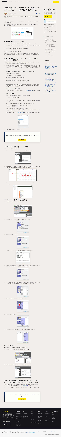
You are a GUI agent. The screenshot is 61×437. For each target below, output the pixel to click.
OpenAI (53, 421)
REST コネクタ (18, 421)
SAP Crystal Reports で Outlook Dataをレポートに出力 (50, 89)
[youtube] (6, 421)
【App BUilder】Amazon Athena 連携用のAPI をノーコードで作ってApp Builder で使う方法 (50, 64)
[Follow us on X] (38, 13)
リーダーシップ (40, 419)
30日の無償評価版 (25, 385)
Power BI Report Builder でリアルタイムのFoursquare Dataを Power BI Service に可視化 (50, 77)
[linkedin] (3, 421)
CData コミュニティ (48, 413)
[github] (8, 421)
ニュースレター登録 (48, 419)
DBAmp (24, 417)
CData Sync (25, 413)
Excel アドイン (18, 422)
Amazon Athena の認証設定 (50, 46)
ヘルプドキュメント (30, 90)
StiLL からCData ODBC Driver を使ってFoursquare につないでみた (50, 74)
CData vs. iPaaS (32, 420)
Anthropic (53, 414)
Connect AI (25, 414)
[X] (4, 421)
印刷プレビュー (47, 52)
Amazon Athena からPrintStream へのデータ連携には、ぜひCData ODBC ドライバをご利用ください (50, 55)
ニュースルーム (40, 416)
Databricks (53, 415)
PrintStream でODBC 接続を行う (50, 51)
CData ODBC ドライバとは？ (49, 39)
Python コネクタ (18, 418)
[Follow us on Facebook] (36, 13)
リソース (46, 417)
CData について (40, 413)
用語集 (46, 420)
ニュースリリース (40, 414)
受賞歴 (39, 417)
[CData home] (5, 2)
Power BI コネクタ (18, 424)
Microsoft (53, 418)
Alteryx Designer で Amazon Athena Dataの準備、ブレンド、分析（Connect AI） (51, 67)
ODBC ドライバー (18, 413)
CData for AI (39, 1)
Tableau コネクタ (18, 425)
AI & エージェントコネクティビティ (33, 417)
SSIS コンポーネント (26, 416)
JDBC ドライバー (18, 414)
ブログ (46, 416)
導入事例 (46, 414)
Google (53, 417)
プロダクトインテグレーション (33, 415)
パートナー (32, 419)
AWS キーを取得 (48, 48)
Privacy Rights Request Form (30, 432)
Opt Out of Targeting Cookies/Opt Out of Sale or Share (52, 434)
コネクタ (31, 413)
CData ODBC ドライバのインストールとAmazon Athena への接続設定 (50, 41)
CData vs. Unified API (33, 422)
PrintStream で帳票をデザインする (50, 49)
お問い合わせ (6, 424)
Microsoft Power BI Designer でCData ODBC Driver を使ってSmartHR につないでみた (50, 85)
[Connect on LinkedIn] (39, 13)
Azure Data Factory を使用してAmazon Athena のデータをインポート (50, 71)
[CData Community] (9, 421)
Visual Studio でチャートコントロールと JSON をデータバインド (51, 80)
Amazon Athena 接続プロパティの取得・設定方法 (51, 45)
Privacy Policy (53, 431)
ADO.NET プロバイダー (19, 417)
